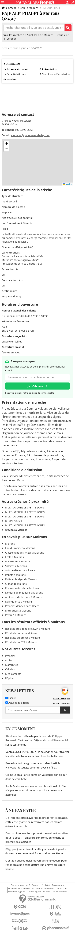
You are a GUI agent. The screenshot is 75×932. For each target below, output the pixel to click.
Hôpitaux (10, 678)
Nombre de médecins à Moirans (24, 592)
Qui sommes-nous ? (20, 885)
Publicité (46, 885)
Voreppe (12, 38)
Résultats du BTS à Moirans (21, 642)
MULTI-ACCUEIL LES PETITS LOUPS (25, 507)
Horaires (11, 79)
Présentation (49, 69)
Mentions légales (16, 891)
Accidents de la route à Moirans (23, 597)
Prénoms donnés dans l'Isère (22, 606)
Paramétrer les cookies (43, 888)
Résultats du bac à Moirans (21, 633)
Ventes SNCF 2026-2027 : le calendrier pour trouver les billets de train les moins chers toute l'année (37, 754)
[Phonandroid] (55, 928)
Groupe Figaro (34, 891)
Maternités (11, 664)
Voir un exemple (61, 698)
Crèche (12, 8)
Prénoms (10, 656)
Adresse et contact (17, 69)
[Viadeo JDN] (55, 921)
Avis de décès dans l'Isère (20, 570)
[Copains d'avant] (20, 921)
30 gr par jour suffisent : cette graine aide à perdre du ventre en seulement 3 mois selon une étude (35, 851)
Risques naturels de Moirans (22, 588)
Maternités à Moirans (17, 561)
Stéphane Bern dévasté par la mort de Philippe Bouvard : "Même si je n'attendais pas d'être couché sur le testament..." (36, 740)
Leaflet (68, 183)
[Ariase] (20, 928)
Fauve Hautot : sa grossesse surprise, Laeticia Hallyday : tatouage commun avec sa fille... (32, 765)
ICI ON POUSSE (14, 521)
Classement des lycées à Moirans (24, 552)
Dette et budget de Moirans (21, 579)
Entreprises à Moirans (18, 610)
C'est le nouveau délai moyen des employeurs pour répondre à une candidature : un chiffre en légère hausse (36, 865)
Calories (10, 669)
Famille (12, 698)
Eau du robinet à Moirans (20, 548)
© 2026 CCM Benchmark (55, 891)
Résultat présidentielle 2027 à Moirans (27, 628)
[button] (6, 143)
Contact (35, 885)
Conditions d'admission (56, 74)
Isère (22, 8)
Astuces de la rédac (18, 703)
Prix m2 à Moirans (15, 615)
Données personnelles (19, 888)
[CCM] (20, 907)
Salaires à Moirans (16, 566)
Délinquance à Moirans (18, 601)
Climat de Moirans (16, 583)
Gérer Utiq (62, 888)
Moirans (33, 8)
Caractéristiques (16, 74)
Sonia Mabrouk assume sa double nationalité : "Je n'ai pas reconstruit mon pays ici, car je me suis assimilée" (35, 790)
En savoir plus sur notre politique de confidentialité (29, 392)
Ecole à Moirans (14, 557)
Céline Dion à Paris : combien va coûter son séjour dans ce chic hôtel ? (36, 776)
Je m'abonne (35, 386)
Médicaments (13, 673)
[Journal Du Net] (55, 907)
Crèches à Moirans (16, 530)
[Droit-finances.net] (55, 914)
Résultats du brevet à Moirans (22, 637)
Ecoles (9, 660)
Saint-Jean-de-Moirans (40, 35)
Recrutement (58, 885)
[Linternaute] (20, 914)
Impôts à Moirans (15, 574)
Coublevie (63, 35)
